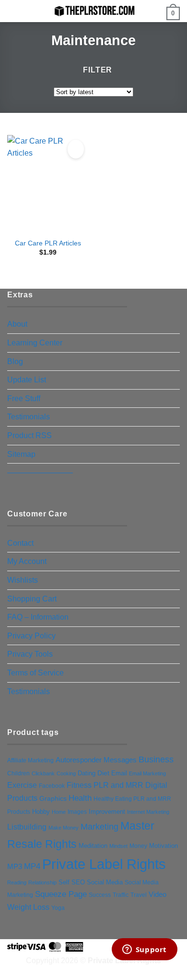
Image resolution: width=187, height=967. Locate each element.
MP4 (32, 866)
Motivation (163, 845)
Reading (16, 882)
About (17, 324)
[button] (13, 12)
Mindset (118, 846)
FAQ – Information (38, 617)
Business (156, 759)
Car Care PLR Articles (48, 243)
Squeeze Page (61, 894)
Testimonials (28, 417)
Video (157, 894)
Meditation (93, 846)
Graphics (53, 798)
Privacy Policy (31, 636)
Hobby (41, 811)
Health (80, 798)
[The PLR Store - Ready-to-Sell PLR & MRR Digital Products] (93, 10)
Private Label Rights (104, 864)
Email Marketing (147, 773)
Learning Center (34, 343)
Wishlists (22, 580)
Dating (86, 773)
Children (18, 773)
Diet (103, 773)
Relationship (42, 882)
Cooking (66, 773)
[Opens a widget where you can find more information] (144, 950)
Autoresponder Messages (96, 760)
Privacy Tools (30, 654)
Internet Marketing (148, 812)
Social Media (105, 882)
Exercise (22, 785)
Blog (15, 361)
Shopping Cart (32, 599)
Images (77, 811)
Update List (26, 380)
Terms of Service (35, 673)
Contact (20, 543)
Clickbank (43, 773)
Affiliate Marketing (30, 760)
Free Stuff (23, 398)
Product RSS (29, 435)
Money (138, 846)
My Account (27, 561)
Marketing (99, 827)
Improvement (107, 811)
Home (59, 812)
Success (100, 895)
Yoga (58, 908)
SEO (78, 882)
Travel (138, 895)
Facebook (52, 786)
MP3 (14, 866)
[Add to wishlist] (76, 149)
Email (119, 773)
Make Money (63, 828)
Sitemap (21, 454)
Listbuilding (27, 827)
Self (64, 882)
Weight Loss (28, 907)
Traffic (121, 895)
